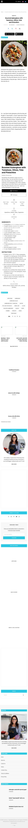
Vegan (20, 310)
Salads (17, 308)
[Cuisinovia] (14, 6)
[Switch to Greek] (25, 1)
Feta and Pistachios (7, 305)
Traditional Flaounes (14, 370)
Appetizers (14, 15)
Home (2, 11)
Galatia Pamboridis (20, 24)
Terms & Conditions (5, 773)
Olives (23, 305)
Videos (2, 766)
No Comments (11, 24)
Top (14, 825)
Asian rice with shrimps (14, 393)
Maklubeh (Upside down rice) (16, 806)
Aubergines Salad (14, 300)
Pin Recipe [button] (14, 195)
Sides (22, 308)
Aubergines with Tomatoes (11, 303)
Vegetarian (13, 313)
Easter (21, 303)
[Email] (19, 28)
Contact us (3, 763)
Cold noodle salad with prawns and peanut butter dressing (21, 340)
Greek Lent (16, 305)
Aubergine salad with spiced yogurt (18, 789)
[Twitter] (12, 28)
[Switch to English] (23, 1)
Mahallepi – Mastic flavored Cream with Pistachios (5, 340)
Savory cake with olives (14, 416)
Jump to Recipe (10, 34)
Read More (14, 464)
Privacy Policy (4, 776)
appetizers (9, 298)
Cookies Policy (4, 770)
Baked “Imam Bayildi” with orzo (17, 798)
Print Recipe (20, 34)
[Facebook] (8, 28)
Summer (8, 310)
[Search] (16, 1)
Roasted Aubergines (8, 308)
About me (3, 760)
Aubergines (17, 298)
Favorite (5, 37)
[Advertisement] (14, 489)
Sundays (14, 310)
